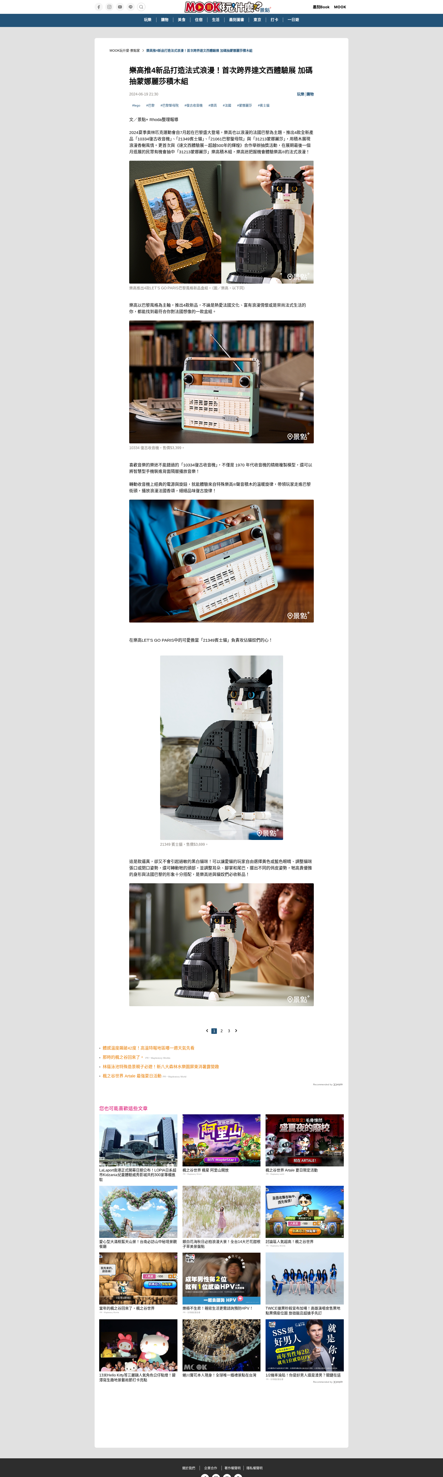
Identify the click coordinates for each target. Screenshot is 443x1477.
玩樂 (300, 94)
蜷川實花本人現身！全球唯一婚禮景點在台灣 (219, 1375)
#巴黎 (150, 105)
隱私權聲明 (254, 1468)
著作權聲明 (232, 1468)
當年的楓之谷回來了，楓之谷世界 (127, 1308)
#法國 (227, 105)
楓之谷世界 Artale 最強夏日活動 (132, 1076)
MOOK (340, 7)
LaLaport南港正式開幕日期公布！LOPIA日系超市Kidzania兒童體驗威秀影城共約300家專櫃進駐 (137, 1175)
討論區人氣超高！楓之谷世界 (290, 1242)
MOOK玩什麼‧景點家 (125, 50)
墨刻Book (321, 7)
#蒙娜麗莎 (244, 105)
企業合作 (210, 1468)
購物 (310, 94)
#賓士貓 (263, 105)
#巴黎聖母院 (170, 105)
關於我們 (188, 1468)
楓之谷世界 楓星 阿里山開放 (206, 1170)
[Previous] (207, 1030)
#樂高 (213, 105)
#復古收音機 (194, 105)
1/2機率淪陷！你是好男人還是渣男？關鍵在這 (303, 1375)
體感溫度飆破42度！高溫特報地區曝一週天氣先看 (149, 1048)
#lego (136, 105)
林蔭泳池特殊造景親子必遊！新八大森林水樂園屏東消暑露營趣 (161, 1067)
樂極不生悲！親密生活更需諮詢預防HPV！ (218, 1308)
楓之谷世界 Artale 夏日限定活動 (292, 1170)
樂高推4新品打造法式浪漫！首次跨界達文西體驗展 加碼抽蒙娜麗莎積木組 (199, 50)
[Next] (236, 1030)
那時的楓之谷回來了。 (123, 1057)
